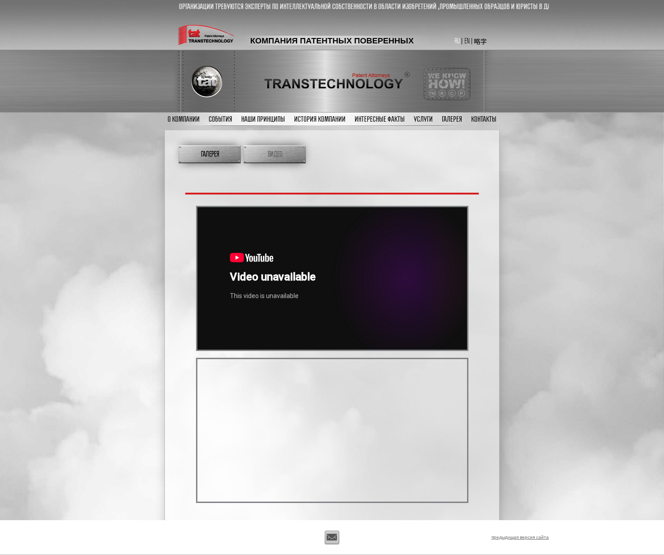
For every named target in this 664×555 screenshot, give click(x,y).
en (467, 41)
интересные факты (380, 118)
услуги (423, 118)
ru (457, 41)
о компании (184, 118)
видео (275, 154)
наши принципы (263, 118)
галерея (452, 118)
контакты (483, 118)
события (220, 118)
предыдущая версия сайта (520, 537)
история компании (320, 118)
